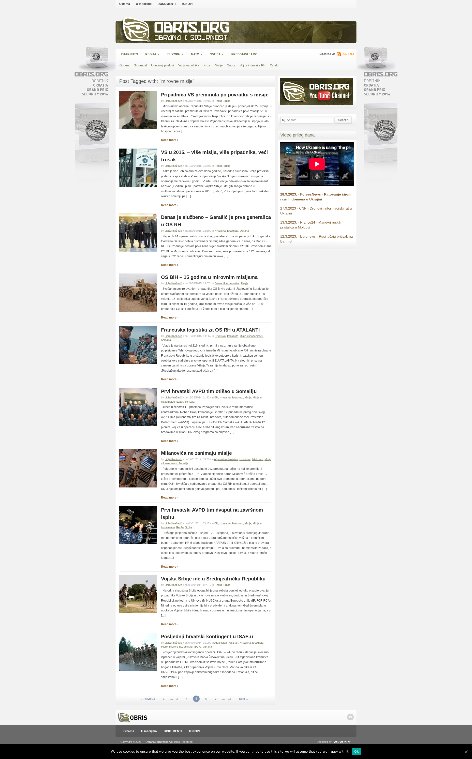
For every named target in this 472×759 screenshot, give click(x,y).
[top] (350, 717)
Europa (172, 55)
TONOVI (186, 4)
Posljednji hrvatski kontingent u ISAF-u (207, 636)
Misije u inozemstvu (251, 335)
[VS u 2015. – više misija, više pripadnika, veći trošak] (138, 185)
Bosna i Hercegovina (227, 283)
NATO (193, 55)
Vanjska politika (188, 65)
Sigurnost (140, 65)
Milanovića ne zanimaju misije (196, 453)
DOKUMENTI (167, 4)
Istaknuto (129, 54)
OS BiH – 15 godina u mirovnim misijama (209, 277)
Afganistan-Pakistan (226, 459)
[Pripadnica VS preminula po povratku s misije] (138, 128)
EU (216, 397)
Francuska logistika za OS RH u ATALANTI (210, 330)
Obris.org (191, 28)
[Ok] (465, 751)
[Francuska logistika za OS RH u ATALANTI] (138, 363)
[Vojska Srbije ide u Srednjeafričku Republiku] (138, 612)
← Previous (147, 698)
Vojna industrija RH (253, 65)
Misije (219, 65)
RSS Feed (348, 53)
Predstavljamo (244, 54)
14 (229, 698)
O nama (124, 4)
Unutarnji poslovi (162, 65)
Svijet (213, 55)
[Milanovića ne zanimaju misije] (138, 486)
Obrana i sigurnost (190, 38)
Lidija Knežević (173, 100)
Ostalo (274, 65)
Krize (207, 65)
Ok (356, 751)
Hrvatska (220, 230)
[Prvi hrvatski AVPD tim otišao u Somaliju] (138, 424)
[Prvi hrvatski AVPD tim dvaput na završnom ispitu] (138, 543)
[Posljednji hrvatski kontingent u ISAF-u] (138, 670)
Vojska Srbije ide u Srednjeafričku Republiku (213, 578)
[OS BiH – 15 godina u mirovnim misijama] (138, 310)
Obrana (124, 65)
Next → (244, 698)
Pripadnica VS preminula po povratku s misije (214, 94)
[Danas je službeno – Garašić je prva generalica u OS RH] (138, 250)
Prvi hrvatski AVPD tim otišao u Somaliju (209, 391)
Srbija (226, 100)
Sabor (231, 65)
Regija (149, 55)
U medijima (144, 4)
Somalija (166, 339)
